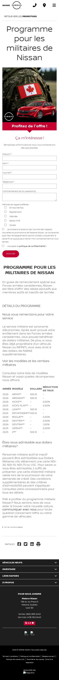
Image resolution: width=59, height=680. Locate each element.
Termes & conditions (10, 656)
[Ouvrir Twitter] (32, 633)
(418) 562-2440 (34, 617)
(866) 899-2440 (33, 614)
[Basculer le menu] (52, 5)
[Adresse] (44, 5)
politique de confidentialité (32, 246)
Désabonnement (48, 656)
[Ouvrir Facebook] (26, 633)
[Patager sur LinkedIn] (32, 544)
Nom (5, 163)
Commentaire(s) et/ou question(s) (19, 191)
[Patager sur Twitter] (26, 544)
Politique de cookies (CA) (15, 659)
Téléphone (8, 182)
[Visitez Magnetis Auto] (29, 673)
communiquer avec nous (19, 509)
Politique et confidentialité (30, 656)
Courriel (6, 173)
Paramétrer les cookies (35, 659)
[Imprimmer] (38, 544)
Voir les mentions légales (13, 527)
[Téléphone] (34, 5)
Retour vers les (20, 16)
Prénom (6, 154)
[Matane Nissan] (12, 5)
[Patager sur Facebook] (20, 544)
